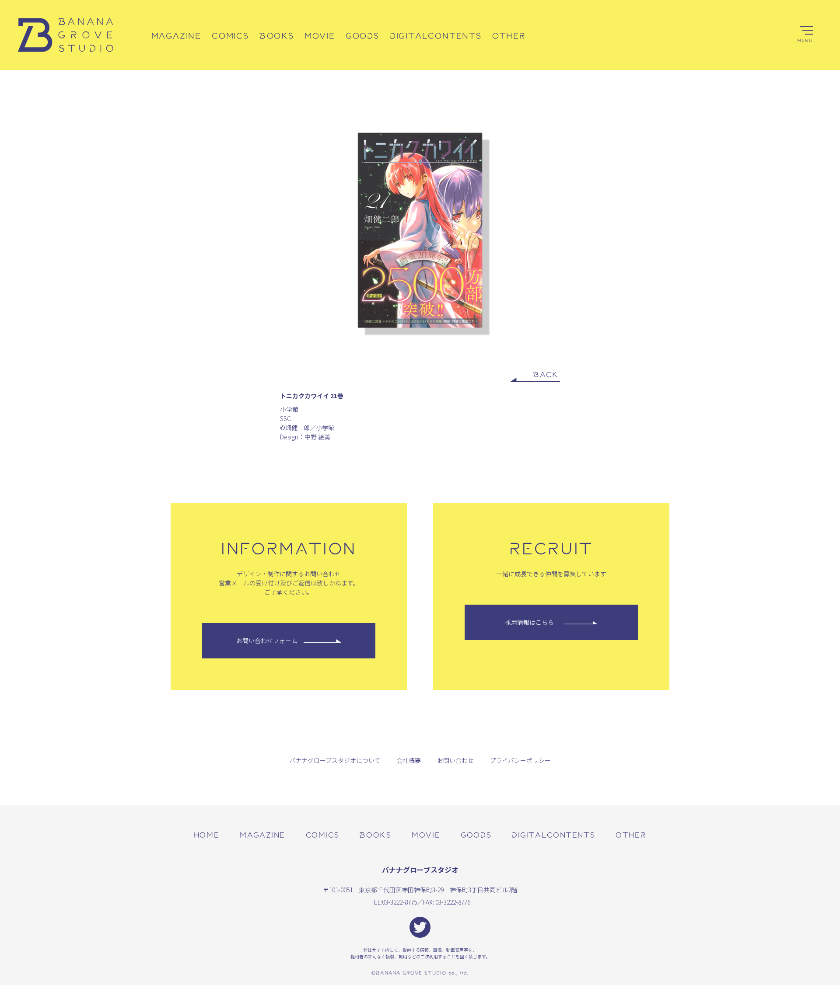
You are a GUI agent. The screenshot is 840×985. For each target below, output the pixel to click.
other (631, 834)
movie (426, 834)
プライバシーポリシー (520, 760)
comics (323, 834)
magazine (262, 834)
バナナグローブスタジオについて (335, 760)
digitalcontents (553, 834)
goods (476, 834)
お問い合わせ (455, 760)
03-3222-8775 (399, 902)
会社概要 (408, 760)
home (206, 834)
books (375, 834)
